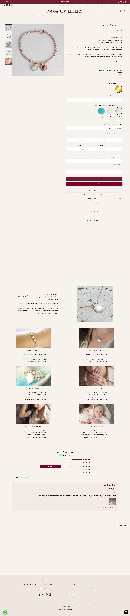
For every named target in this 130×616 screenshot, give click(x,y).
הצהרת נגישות (73, 603)
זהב (120, 65)
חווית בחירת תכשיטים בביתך (83, 5)
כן (115, 74)
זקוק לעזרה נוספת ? (92, 220)
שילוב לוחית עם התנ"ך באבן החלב (110, 70)
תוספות (32, 16)
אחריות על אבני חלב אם (92, 203)
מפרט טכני (92, 190)
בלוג (67, 5)
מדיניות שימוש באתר (71, 600)
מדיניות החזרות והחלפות (70, 594)
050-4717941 (7, 2)
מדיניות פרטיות (72, 591)
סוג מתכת (119, 61)
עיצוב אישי (72, 5)
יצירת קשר (74, 588)
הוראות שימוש (92, 198)
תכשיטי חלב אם (95, 16)
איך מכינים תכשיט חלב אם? (92, 194)
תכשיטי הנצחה (51, 16)
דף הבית (120, 26)
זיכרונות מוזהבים (41, 16)
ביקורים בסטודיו (95, 5)
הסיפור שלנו (123, 5)
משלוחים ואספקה (92, 211)
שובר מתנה (62, 5)
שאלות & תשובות (114, 5)
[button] (121, 133)
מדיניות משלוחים (104, 5)
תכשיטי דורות (60, 16)
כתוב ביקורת (50, 466)
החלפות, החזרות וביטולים (92, 216)
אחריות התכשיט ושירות (92, 207)
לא (120, 74)
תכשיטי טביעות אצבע (82, 16)
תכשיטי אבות (69, 16)
